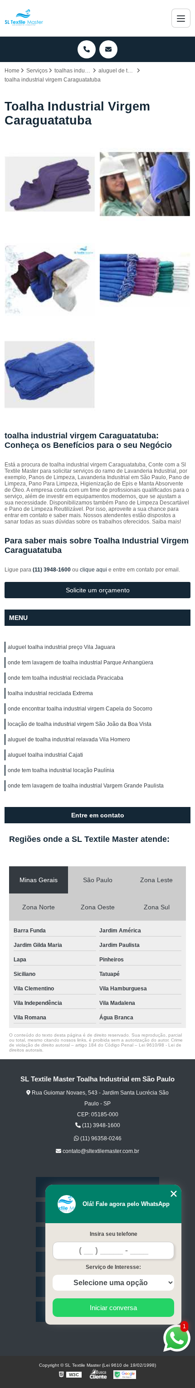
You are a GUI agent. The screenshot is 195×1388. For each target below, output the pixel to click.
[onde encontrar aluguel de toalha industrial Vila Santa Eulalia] (145, 184)
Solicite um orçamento (98, 590)
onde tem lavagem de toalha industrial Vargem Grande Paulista (86, 786)
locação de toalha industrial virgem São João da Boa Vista (79, 724)
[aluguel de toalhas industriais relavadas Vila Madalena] (145, 279)
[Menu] (181, 18)
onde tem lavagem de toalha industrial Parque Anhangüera (80, 662)
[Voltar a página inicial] (24, 18)
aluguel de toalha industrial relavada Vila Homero (69, 739)
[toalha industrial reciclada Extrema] (50, 184)
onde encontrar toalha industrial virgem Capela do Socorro (80, 709)
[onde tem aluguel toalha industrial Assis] (50, 374)
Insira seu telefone (113, 1234)
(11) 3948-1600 (52, 570)
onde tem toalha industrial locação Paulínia (61, 770)
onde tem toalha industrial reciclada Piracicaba (65, 678)
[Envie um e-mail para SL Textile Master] (108, 49)
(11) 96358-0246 (100, 1138)
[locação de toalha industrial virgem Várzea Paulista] (50, 279)
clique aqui (93, 570)
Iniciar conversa (113, 1307)
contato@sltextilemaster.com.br (100, 1151)
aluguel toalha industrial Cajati (45, 755)
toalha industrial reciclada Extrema (50, 693)
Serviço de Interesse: (113, 1267)
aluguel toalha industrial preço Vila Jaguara (61, 647)
